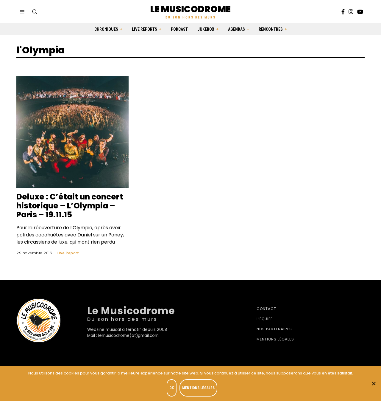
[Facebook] (343, 11)
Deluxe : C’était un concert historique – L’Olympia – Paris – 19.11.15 (69, 205)
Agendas (236, 29)
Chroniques (106, 29)
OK (171, 388)
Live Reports (144, 29)
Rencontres (271, 29)
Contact (266, 308)
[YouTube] (360, 11)
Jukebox (205, 29)
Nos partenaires (274, 329)
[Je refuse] (374, 383)
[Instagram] (351, 11)
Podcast (179, 29)
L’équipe (265, 318)
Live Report (68, 253)
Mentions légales (275, 339)
